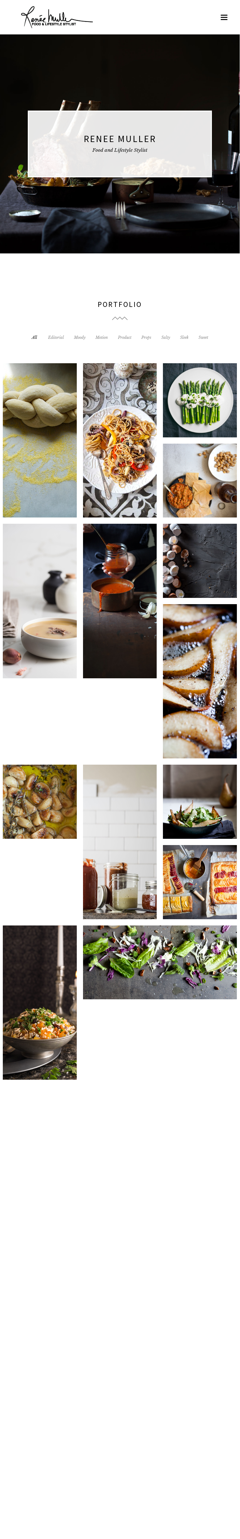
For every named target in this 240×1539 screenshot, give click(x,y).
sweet (208, 806)
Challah (39, 452)
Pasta (119, 1254)
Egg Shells (200, 572)
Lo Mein (119, 452)
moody (123, 445)
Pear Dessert (200, 813)
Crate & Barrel (80, 1375)
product (50, 445)
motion (201, 886)
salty (138, 445)
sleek (210, 565)
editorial (30, 445)
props (139, 846)
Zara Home (160, 1054)
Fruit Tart (200, 893)
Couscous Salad (40, 1013)
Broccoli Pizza (39, 1254)
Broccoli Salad (160, 973)
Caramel (39, 1134)
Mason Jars (120, 853)
